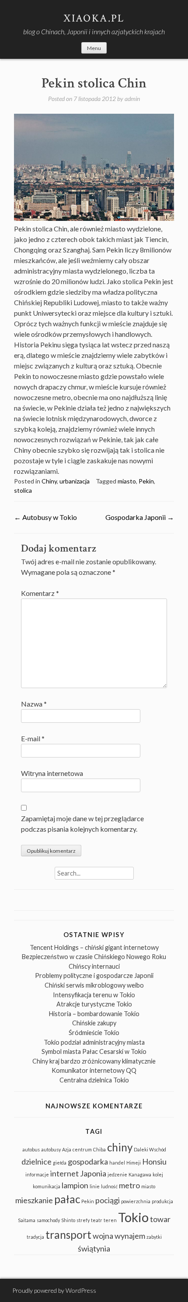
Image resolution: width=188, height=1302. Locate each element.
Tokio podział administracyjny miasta (94, 1042)
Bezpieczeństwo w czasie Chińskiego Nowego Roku (94, 956)
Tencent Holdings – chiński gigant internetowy (94, 947)
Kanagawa (140, 1174)
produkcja (162, 1201)
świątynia (94, 1248)
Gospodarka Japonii (139, 517)
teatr (96, 1220)
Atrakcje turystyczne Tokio (94, 1004)
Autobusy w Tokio (45, 517)
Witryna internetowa (52, 773)
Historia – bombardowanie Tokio (94, 1013)
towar (160, 1219)
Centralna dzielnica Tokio (94, 1080)
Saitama (26, 1220)
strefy (83, 1220)
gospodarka (88, 1161)
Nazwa (34, 704)
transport (68, 1234)
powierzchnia (135, 1201)
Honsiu (154, 1161)
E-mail (33, 738)
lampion (75, 1185)
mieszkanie (34, 1200)
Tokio (133, 1217)
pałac (67, 1199)
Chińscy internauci (94, 966)
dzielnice (36, 1161)
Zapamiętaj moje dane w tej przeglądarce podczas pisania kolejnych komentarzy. (82, 823)
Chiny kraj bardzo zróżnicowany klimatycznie (94, 1061)
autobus (31, 1149)
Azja (66, 1149)
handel (117, 1162)
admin (132, 98)
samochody (48, 1220)
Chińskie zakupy (94, 1023)
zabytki (154, 1237)
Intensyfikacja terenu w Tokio (94, 995)
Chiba (99, 1149)
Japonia (93, 1173)
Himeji (133, 1162)
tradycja (35, 1237)
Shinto (68, 1220)
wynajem (130, 1236)
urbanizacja (74, 481)
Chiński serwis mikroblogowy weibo (94, 985)
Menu (94, 48)
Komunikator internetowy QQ (94, 1070)
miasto (127, 481)
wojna (103, 1236)
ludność (109, 1186)
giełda (59, 1162)
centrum (82, 1149)
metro (129, 1185)
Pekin (146, 481)
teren (110, 1220)
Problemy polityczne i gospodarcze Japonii (94, 975)
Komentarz (40, 593)
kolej (158, 1174)
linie (95, 1186)
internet (64, 1173)
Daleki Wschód (150, 1149)
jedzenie (117, 1174)
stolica (23, 490)
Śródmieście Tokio (94, 1032)
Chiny (49, 481)
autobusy (51, 1149)
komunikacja (46, 1186)
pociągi (107, 1200)
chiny (119, 1147)
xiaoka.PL (94, 18)
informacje (37, 1174)
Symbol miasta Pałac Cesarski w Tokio (94, 1051)
